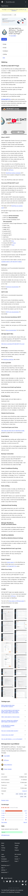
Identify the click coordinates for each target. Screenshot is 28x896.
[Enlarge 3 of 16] (11, 635)
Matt (3, 867)
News (2, 845)
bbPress (4, 870)
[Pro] (12, 241)
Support (3, 856)
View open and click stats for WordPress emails (12, 430)
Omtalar (4, 47)
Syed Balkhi (13, 35)
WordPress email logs (8, 359)
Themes (16, 845)
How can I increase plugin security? (9, 730)
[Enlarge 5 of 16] (11, 655)
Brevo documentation (11, 330)
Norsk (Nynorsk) (8, 878)
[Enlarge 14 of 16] (25, 671)
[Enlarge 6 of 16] (11, 670)
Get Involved (18, 854)
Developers (4, 859)
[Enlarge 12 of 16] (25, 644)
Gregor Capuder (8, 769)
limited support (10, 562)
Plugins (16, 847)
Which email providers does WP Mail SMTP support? (7, 706)
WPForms (11, 170)
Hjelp (4, 57)
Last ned (4, 39)
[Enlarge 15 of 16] (25, 678)
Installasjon (5, 51)
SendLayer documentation (12, 286)
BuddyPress (4, 872)
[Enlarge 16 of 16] (25, 690)
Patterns (17, 850)
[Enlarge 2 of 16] (11, 622)
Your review (4, 822)
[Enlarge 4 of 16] (11, 644)
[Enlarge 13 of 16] (25, 656)
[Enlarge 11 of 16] (25, 631)
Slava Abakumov (8, 764)
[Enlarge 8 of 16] (11, 688)
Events (16, 856)
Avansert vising (5, 800)
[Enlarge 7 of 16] (11, 677)
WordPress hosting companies (13, 173)
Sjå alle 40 (24, 790)
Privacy (3, 850)
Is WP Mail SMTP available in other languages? (7, 726)
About (2, 843)
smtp (25, 796)
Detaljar (4, 44)
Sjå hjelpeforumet (5, 835)
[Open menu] (26, 2)
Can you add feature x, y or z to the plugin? (11, 739)
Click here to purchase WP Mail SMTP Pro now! (12, 343)
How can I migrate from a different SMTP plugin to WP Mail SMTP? (9, 721)
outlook (21, 796)
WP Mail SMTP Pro (12, 566)
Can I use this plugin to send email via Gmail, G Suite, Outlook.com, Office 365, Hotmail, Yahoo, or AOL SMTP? (10, 711)
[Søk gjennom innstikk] (15, 15)
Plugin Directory (4, 5)
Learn (2, 854)
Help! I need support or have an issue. (10, 716)
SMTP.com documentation (12, 312)
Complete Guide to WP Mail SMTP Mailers (11, 261)
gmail (25, 793)
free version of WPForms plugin (16, 601)
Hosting (3, 847)
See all (25, 822)
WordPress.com (5, 865)
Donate (17, 859)
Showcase (17, 843)
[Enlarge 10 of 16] (25, 622)
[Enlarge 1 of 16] (11, 610)
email (17, 793)
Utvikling (5, 54)
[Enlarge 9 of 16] (25, 610)
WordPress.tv (5, 861)
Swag (17, 861)
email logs (21, 793)
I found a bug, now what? (7, 735)
